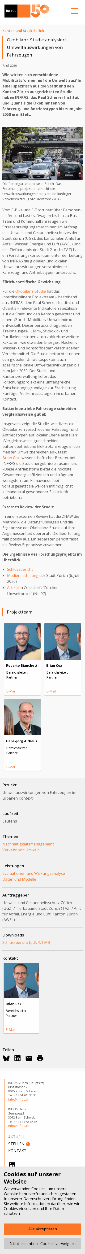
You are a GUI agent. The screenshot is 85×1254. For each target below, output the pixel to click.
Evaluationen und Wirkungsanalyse (33, 873)
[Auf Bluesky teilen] (6, 1058)
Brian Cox (11, 457)
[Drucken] (40, 1058)
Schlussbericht (20, 569)
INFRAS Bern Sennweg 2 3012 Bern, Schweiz (22, 1113)
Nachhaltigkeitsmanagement (28, 844)
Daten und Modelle (19, 879)
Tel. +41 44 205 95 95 (22, 1095)
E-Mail (11, 691)
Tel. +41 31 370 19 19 (22, 1122)
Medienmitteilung (22, 575)
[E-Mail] (29, 1058)
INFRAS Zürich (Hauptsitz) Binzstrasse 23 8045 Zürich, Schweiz (26, 1087)
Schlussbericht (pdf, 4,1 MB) (26, 942)
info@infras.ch (18, 1099)
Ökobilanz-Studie (30, 291)
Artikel (13, 587)
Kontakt (17, 1150)
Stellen (18, 1143)
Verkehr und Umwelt (20, 850)
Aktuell (16, 1137)
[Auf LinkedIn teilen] (17, 1058)
